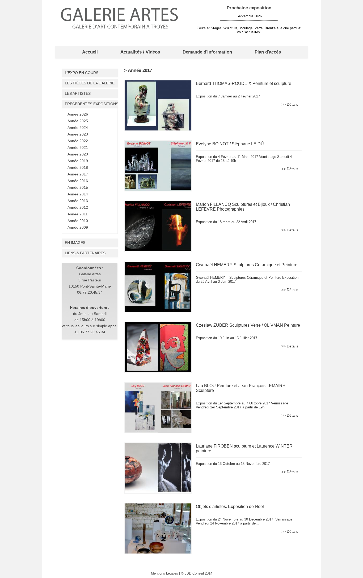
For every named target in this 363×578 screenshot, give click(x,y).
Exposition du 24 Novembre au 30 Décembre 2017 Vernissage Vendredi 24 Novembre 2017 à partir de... (244, 521)
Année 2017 (77, 174)
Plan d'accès (268, 52)
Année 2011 (77, 214)
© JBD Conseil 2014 (196, 573)
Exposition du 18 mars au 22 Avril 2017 (226, 222)
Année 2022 (77, 141)
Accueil (90, 52)
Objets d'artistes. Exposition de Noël (230, 506)
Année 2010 (77, 221)
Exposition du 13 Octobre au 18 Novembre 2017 (233, 464)
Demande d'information (207, 52)
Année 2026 (77, 114)
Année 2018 (77, 167)
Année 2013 (77, 201)
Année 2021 (77, 147)
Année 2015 (77, 187)
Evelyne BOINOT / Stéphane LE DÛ (230, 144)
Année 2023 (77, 134)
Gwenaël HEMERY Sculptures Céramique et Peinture (246, 265)
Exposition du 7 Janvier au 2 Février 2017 (228, 96)
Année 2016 (77, 181)
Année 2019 (77, 161)
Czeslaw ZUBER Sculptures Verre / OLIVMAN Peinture (248, 325)
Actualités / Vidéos (140, 52)
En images (75, 242)
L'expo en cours (81, 73)
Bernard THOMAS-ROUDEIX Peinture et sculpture (243, 83)
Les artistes (78, 93)
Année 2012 (77, 207)
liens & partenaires (85, 253)
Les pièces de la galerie (90, 83)
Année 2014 (77, 194)
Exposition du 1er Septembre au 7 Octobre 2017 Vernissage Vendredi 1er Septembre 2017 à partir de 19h (242, 405)
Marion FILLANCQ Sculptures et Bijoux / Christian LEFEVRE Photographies (243, 206)
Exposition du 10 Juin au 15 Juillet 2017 (226, 338)
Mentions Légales (164, 573)
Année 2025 (77, 121)
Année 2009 (77, 227)
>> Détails (289, 104)
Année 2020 (77, 154)
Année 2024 (77, 127)
